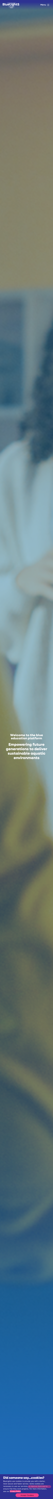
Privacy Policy (15, 1491)
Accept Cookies (27, 1495)
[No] (39, 1486)
